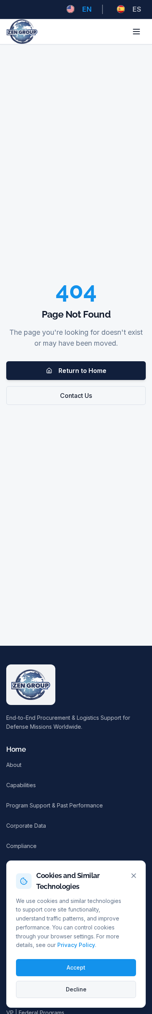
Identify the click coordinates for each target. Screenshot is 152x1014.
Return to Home (82, 371)
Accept (76, 967)
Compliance (21, 846)
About (13, 764)
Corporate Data (26, 825)
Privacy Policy (76, 945)
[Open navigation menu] (136, 31)
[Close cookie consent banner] (133, 875)
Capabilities (21, 785)
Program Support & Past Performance (54, 805)
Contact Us (76, 395)
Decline (76, 989)
